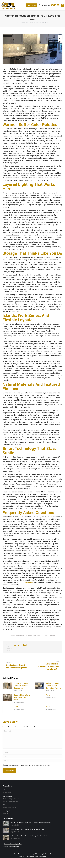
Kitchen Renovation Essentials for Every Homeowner (21, 685)
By (29, 635)
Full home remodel (26, 582)
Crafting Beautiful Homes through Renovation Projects (53, 685)
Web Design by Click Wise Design (35, 856)
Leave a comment (50, 635)
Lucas (16, 707)
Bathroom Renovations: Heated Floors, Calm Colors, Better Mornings (31, 822)
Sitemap (21, 856)
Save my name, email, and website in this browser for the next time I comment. (27, 765)
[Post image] (7, 686)
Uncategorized (7, 36)
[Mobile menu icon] (62, 5)
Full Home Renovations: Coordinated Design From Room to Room (30, 836)
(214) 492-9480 (44, 5)
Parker (48, 695)
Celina (48, 707)
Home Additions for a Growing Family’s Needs (22, 697)
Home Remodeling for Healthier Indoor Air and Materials (27, 829)
